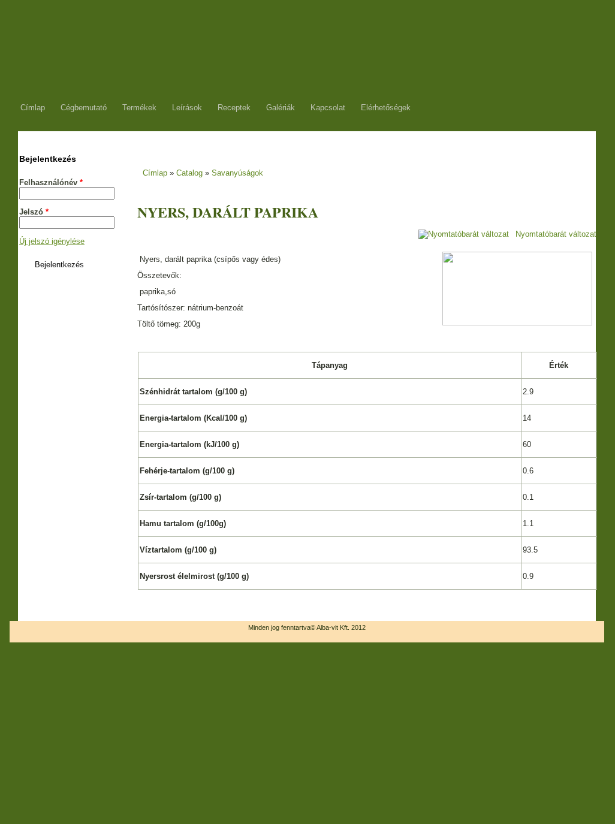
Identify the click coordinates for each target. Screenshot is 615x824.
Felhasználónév (51, 182)
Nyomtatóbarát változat (555, 234)
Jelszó (34, 211)
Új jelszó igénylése (52, 241)
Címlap (155, 172)
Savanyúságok (237, 172)
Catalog (189, 172)
